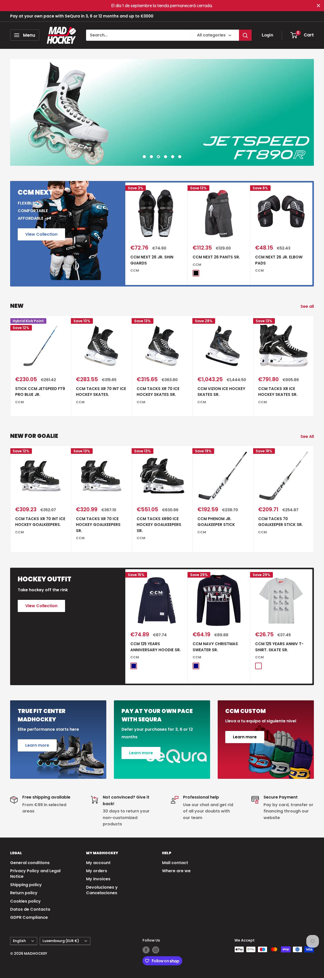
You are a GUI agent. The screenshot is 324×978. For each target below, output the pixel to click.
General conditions (30, 863)
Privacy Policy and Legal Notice (35, 873)
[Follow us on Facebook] (146, 949)
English (19, 941)
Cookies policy (25, 901)
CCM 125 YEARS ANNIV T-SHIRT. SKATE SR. (279, 646)
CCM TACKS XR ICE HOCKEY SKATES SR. (277, 391)
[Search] (245, 35)
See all (307, 306)
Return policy (23, 893)
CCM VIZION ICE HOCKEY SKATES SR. (221, 391)
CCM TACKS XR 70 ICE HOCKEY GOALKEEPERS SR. (98, 524)
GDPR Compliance (29, 917)
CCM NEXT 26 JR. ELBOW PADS (278, 260)
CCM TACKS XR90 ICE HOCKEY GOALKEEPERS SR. (159, 524)
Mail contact (175, 863)
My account (98, 863)
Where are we (176, 871)
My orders (96, 871)
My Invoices (98, 879)
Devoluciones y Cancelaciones (102, 890)
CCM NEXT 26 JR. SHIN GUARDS (151, 260)
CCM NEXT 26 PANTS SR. (216, 257)
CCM (134, 270)
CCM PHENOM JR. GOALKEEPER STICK (216, 521)
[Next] (312, 233)
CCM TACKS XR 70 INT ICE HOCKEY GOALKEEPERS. (40, 521)
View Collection (41, 234)
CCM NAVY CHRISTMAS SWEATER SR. (215, 646)
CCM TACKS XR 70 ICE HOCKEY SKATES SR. (158, 391)
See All (307, 436)
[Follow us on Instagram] (155, 949)
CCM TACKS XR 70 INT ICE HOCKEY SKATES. (101, 391)
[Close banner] (318, 6)
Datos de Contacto (30, 909)
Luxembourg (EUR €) (61, 941)
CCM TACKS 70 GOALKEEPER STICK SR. (280, 521)
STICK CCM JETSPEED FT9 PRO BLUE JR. (40, 391)
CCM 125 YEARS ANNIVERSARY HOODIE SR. (155, 646)
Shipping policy (26, 885)
